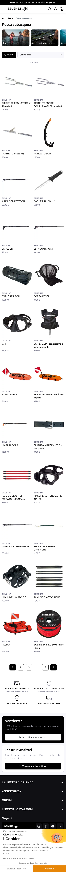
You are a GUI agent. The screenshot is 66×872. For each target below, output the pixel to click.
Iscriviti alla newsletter (34, 737)
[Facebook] (46, 826)
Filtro (10, 54)
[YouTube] (53, 826)
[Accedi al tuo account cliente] (55, 9)
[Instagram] (39, 826)
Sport (10, 18)
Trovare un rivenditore (34, 766)
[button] (49, 9)
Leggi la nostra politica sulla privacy (18, 858)
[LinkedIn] (60, 826)
